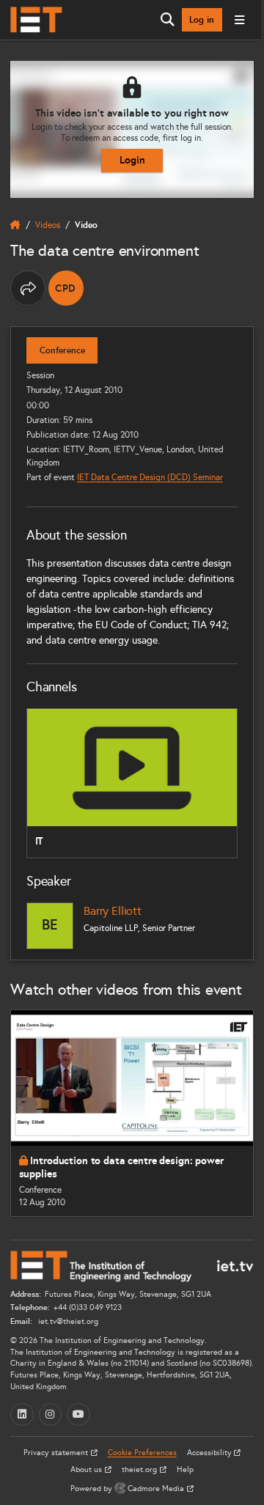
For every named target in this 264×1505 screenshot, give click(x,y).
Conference (62, 350)
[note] (66, 288)
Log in (201, 20)
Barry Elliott (113, 911)
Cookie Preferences (142, 1452)
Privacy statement (56, 1452)
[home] (15, 225)
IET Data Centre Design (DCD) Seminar (150, 476)
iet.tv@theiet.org (67, 1321)
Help (185, 1469)
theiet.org (140, 1469)
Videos (47, 224)
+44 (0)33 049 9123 (88, 1307)
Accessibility (210, 1452)
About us (87, 1469)
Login (132, 159)
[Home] (36, 20)
